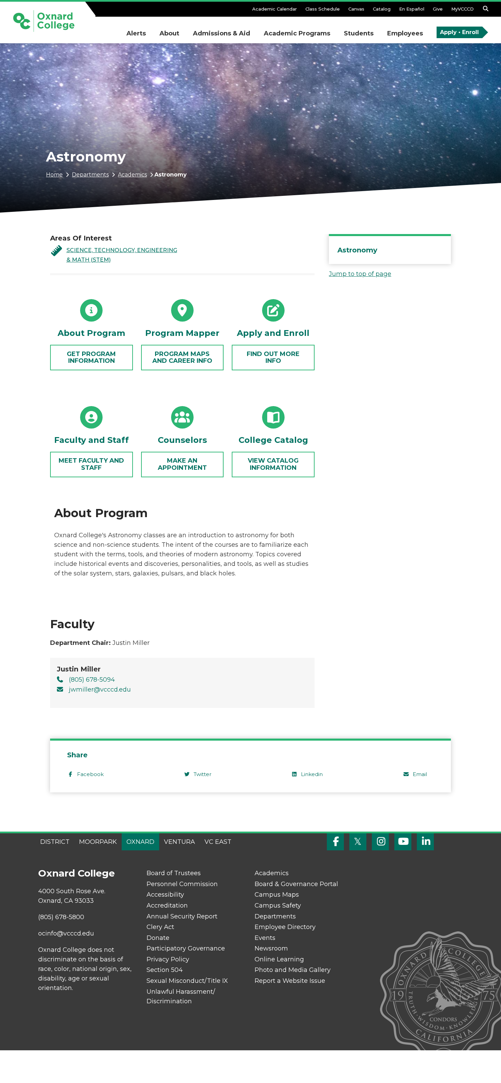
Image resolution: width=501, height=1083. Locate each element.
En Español (411, 9)
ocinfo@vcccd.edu (66, 933)
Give (438, 9)
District (55, 842)
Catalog (382, 9)
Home (54, 174)
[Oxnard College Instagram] (380, 841)
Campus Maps (277, 894)
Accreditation (167, 905)
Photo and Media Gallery (293, 970)
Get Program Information (91, 357)
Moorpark (98, 842)
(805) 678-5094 (92, 679)
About (169, 33)
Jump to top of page (360, 274)
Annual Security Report (182, 916)
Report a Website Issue (290, 981)
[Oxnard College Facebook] (335, 841)
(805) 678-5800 (61, 917)
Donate (158, 938)
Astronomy (357, 250)
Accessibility (165, 894)
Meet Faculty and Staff (91, 464)
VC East (217, 842)
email (420, 774)
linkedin (312, 774)
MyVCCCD (462, 9)
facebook (90, 774)
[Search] (485, 10)
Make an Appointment (182, 464)
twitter (202, 774)
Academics (132, 174)
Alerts (136, 33)
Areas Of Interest (81, 238)
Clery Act (160, 927)
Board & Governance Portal (296, 884)
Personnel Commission (182, 884)
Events (265, 938)
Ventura (179, 842)
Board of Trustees (174, 873)
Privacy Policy (168, 959)
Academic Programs (297, 33)
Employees (405, 33)
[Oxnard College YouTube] (402, 841)
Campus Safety (278, 905)
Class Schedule (322, 9)
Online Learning (279, 959)
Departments (90, 174)
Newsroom (271, 948)
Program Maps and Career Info (182, 357)
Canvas (356, 9)
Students (359, 33)
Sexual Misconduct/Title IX (187, 981)
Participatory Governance (186, 948)
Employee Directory (285, 927)
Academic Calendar (274, 9)
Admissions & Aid (221, 33)
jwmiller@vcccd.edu (100, 689)
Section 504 (165, 970)
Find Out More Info (273, 357)
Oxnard (140, 842)
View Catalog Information (273, 464)
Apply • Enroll (459, 32)
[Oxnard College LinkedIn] (425, 841)
